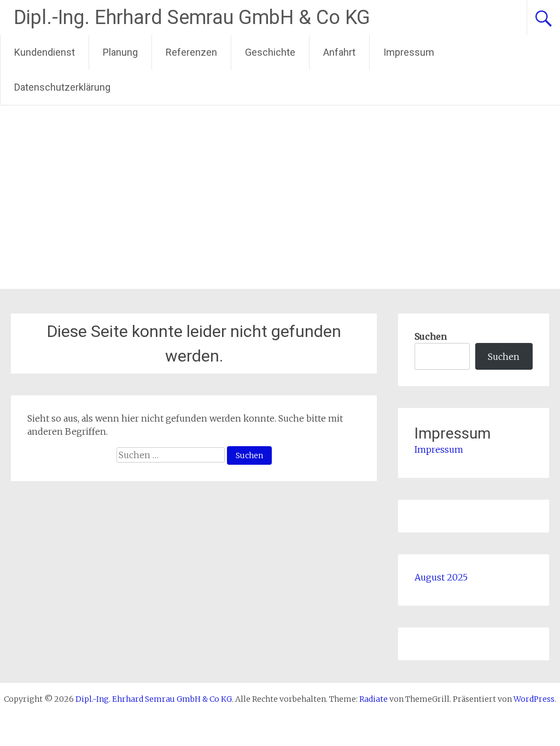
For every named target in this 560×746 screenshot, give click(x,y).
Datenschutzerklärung (62, 87)
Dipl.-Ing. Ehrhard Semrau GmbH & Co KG (192, 17)
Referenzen (191, 52)
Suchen (431, 336)
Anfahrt (339, 52)
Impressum (408, 52)
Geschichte (270, 52)
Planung (120, 52)
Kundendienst (44, 52)
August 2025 (441, 577)
